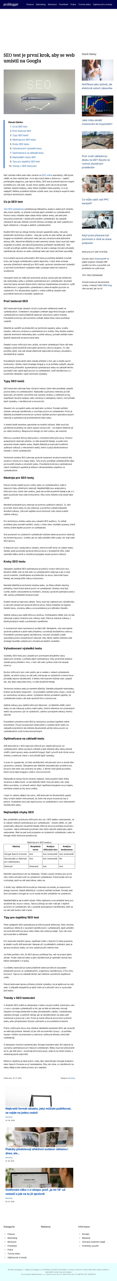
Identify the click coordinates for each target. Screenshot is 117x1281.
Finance (30, 4)
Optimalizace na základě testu (28, 153)
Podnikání (63, 4)
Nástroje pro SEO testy (24, 139)
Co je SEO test (19, 126)
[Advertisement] (58, 26)
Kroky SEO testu (20, 144)
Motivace (52, 4)
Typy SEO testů (20, 135)
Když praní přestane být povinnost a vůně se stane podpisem (97, 239)
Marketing (41, 4)
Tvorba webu (84, 4)
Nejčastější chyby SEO (24, 157)
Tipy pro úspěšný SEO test (26, 161)
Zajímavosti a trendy (102, 4)
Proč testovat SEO (21, 131)
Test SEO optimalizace (14, 209)
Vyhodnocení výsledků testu (27, 148)
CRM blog (107, 285)
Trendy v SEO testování (24, 166)
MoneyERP (101, 259)
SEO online (47, 175)
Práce (73, 4)
